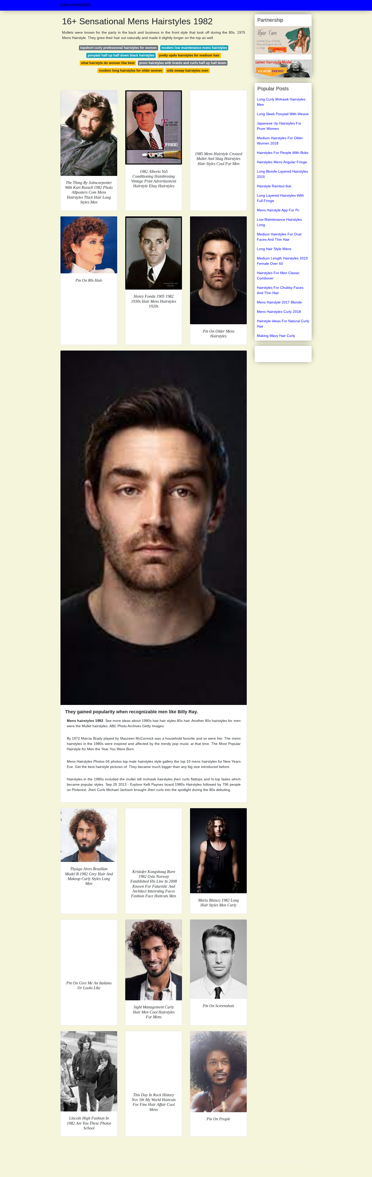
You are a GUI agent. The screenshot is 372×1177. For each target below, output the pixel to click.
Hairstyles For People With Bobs (282, 153)
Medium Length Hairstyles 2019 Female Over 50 (282, 261)
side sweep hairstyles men (187, 70)
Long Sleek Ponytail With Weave (283, 114)
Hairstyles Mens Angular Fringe (282, 162)
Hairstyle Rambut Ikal (274, 186)
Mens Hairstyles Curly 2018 (279, 312)
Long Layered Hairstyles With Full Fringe (280, 198)
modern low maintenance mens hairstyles (194, 48)
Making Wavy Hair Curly (276, 336)
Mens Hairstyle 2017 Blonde (279, 302)
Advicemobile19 (75, 4)
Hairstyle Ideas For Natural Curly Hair (283, 323)
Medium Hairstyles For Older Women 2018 (280, 140)
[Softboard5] (283, 40)
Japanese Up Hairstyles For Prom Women (279, 126)
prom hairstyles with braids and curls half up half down (182, 63)
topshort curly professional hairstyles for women (118, 48)
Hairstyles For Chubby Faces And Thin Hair (280, 290)
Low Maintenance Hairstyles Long (279, 222)
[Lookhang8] (283, 68)
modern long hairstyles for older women (130, 70)
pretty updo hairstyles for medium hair (189, 55)
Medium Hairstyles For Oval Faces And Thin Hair (279, 236)
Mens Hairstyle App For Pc (278, 210)
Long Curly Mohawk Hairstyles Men (281, 102)
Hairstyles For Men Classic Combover (278, 275)
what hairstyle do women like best (107, 63)
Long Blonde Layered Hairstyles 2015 (282, 174)
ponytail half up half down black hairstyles (121, 55)
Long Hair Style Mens (274, 249)
